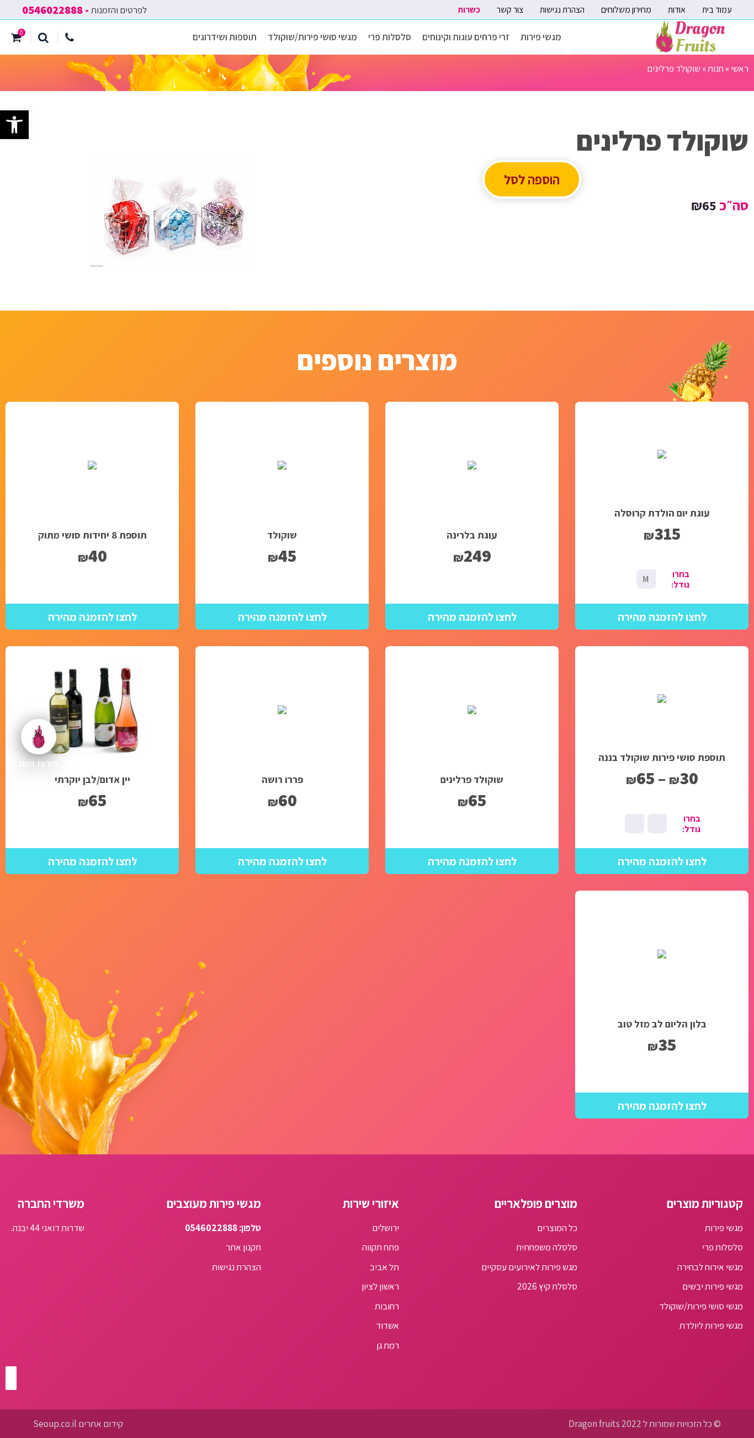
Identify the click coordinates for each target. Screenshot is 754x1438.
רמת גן (387, 1345)
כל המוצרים (557, 1228)
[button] (14, 124)
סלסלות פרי (389, 37)
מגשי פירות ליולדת (711, 1325)
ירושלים (385, 1228)
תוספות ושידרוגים (225, 37)
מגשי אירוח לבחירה (710, 1267)
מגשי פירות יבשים (712, 1286)
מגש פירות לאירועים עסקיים (529, 1267)
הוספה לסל (532, 179)
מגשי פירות (541, 37)
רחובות (387, 1306)
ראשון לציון (380, 1286)
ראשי (739, 68)
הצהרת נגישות (562, 9)
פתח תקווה (380, 1247)
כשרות (469, 9)
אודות (677, 9)
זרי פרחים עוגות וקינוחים (465, 37)
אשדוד (387, 1325)
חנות (716, 68)
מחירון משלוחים (626, 9)
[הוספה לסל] (661, 617)
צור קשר (510, 9)
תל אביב (384, 1267)
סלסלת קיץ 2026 (547, 1286)
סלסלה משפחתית (546, 1247)
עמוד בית (717, 9)
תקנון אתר (243, 1247)
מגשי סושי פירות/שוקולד (312, 37)
